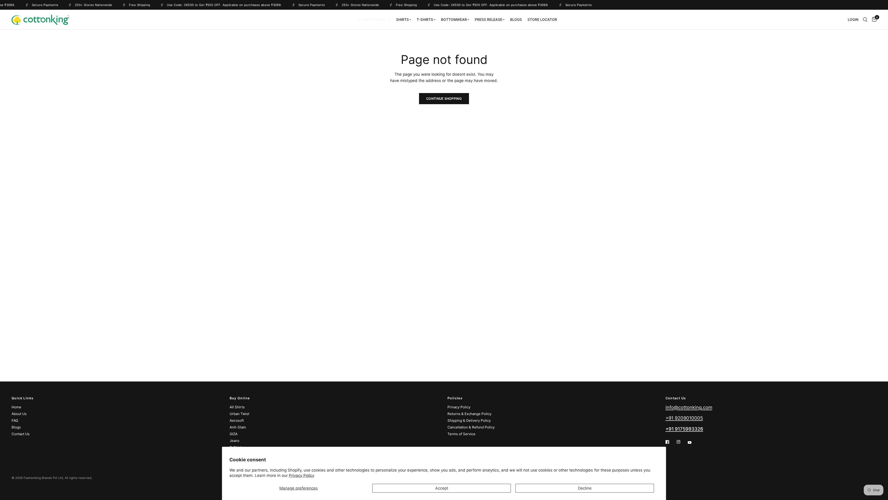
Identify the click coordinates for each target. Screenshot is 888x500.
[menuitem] (374, 20)
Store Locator (542, 19)
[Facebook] (671, 442)
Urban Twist (239, 414)
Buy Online (240, 398)
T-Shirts (425, 19)
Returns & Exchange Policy (469, 414)
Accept (441, 488)
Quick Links (23, 398)
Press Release (488, 19)
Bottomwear (454, 19)
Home (16, 407)
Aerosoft (237, 420)
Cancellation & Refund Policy (471, 427)
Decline (585, 488)
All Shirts (237, 407)
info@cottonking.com (689, 407)
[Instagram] (682, 442)
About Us (19, 414)
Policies (454, 398)
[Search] (865, 19)
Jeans (234, 440)
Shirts (402, 19)
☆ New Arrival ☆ (374, 19)
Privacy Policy (301, 475)
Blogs (516, 19)
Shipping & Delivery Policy (469, 420)
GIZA (233, 434)
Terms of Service (461, 434)
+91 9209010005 (684, 418)
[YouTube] (693, 443)
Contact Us (21, 434)
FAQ (15, 420)
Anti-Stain (238, 427)
